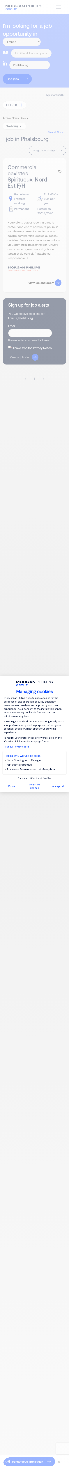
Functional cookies (19, 765)
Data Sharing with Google (24, 760)
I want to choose (34, 786)
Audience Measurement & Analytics (31, 769)
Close (11, 786)
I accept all (57, 786)
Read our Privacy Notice (16, 746)
